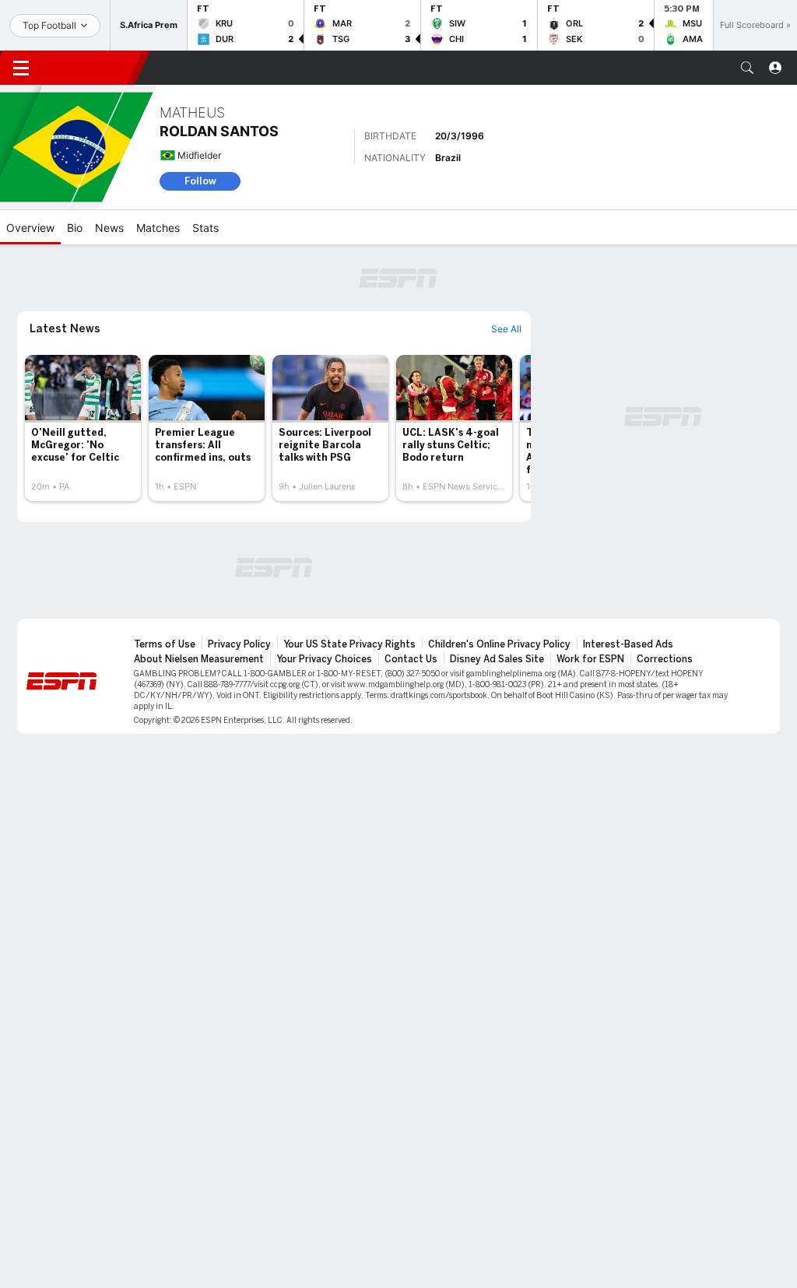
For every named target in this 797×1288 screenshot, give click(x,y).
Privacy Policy (239, 644)
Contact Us (410, 659)
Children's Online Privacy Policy (499, 644)
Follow (200, 181)
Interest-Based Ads (628, 644)
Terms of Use (164, 644)
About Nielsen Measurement (199, 659)
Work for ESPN (590, 659)
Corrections (665, 659)
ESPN (92, 68)
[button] (747, 67)
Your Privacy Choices (324, 659)
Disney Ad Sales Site (497, 659)
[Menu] (21, 68)
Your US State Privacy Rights (349, 644)
